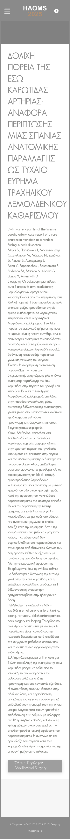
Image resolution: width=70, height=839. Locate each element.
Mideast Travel (35, 830)
